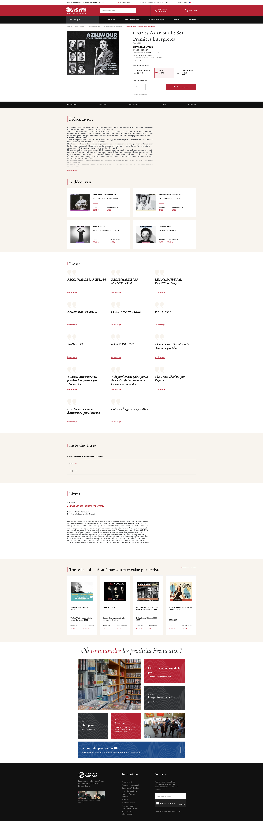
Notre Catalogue (74, 20)
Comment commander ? (132, 20)
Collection (192, 104)
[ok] (182, 796)
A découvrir (103, 104)
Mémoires (125, 800)
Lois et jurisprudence (129, 791)
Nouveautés (111, 20)
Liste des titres (134, 104)
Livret (164, 104)
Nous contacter (127, 782)
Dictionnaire (192, 20)
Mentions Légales (128, 803)
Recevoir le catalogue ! (130, 785)
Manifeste (176, 20)
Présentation (72, 104)
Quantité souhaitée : (140, 80)
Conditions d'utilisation (130, 788)
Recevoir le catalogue (156, 20)
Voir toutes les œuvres (188, 568)
